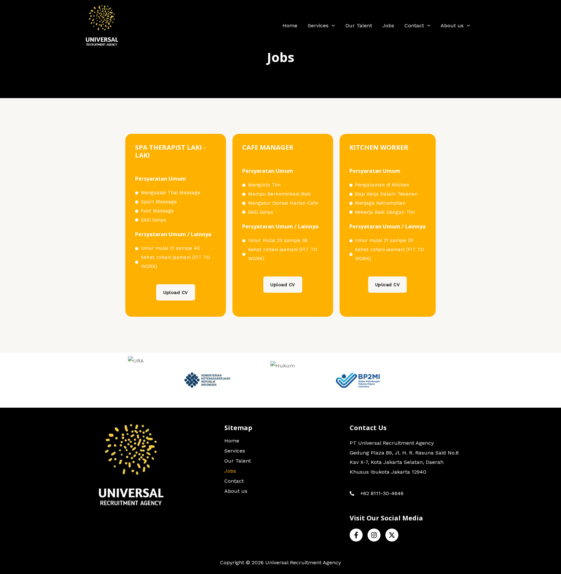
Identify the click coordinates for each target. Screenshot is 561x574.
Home (289, 25)
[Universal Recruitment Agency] (102, 25)
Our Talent (358, 25)
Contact (414, 25)
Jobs (388, 25)
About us (452, 25)
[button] (332, 25)
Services (318, 25)
